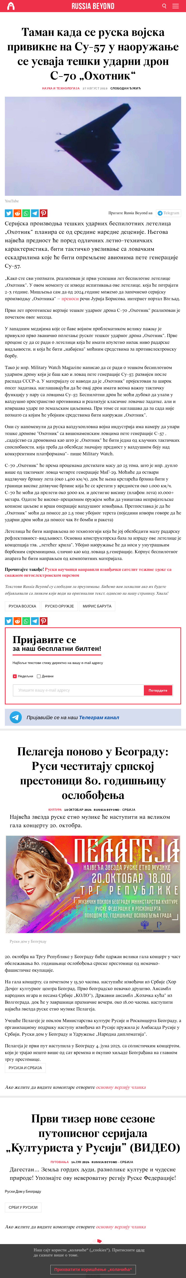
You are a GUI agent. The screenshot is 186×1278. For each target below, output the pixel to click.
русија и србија (25, 1068)
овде (140, 1249)
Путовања (60, 1162)
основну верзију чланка (121, 1087)
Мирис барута (97, 606)
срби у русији (23, 1207)
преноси (70, 299)
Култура (55, 810)
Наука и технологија (61, 88)
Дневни (48, 676)
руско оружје (59, 606)
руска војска (22, 606)
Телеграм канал (99, 717)
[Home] (11, 6)
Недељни (25, 676)
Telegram (171, 213)
